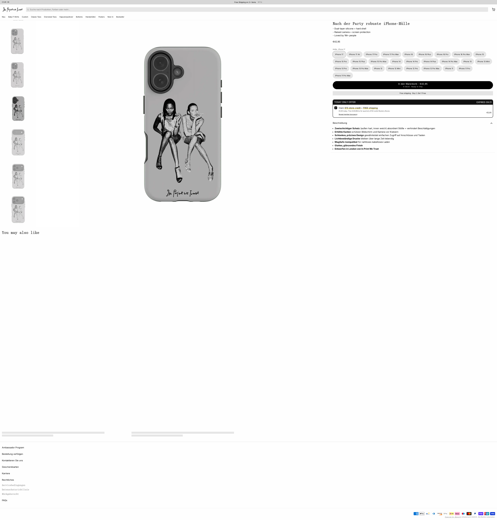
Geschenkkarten (10, 467)
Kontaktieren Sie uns (12, 460)
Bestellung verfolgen (12, 454)
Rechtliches (8, 480)
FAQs (4, 500)
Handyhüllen (91, 17)
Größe (339, 49)
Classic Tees (36, 17)
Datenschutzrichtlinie (15, 490)
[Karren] (492, 9)
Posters (101, 17)
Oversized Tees (50, 17)
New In (110, 17)
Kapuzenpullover (66, 17)
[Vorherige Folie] (40, 123)
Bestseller (120, 17)
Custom (25, 17)
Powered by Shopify (453, 517)
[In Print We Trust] (12, 9)
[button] (413, 85)
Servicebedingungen (13, 485)
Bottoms (79, 17)
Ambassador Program (13, 447)
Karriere (6, 473)
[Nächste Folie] (325, 123)
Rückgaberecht (10, 494)
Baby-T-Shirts (13, 17)
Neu (3, 17)
